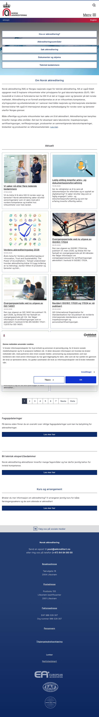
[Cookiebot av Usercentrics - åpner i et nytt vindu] (85, 335)
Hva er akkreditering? (49, 34)
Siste (72, 401)
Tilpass (48, 380)
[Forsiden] (15, 9)
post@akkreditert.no (58, 549)
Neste (63, 401)
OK (80, 380)
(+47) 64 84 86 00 (62, 552)
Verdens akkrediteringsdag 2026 (21, 250)
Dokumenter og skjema (49, 57)
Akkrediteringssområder (50, 41)
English (93, 20)
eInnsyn (6, 20)
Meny (87, 15)
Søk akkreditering (49, 49)
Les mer (54, 127)
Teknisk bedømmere (50, 65)
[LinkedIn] (35, 529)
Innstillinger (86, 372)
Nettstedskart (49, 661)
